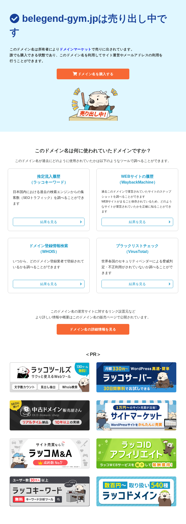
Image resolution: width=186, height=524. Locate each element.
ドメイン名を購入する (96, 74)
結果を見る (48, 222)
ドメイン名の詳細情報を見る (93, 329)
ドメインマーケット (76, 49)
